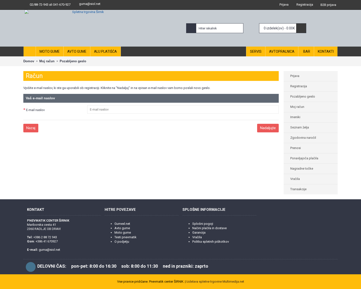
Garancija (199, 232)
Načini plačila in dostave (209, 228)
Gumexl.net (122, 224)
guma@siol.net (89, 4)
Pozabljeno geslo (302, 96)
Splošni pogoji (202, 224)
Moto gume (122, 232)
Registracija (298, 86)
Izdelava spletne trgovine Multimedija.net (215, 281)
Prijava (294, 76)
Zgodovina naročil (303, 137)
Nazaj (30, 128)
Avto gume (122, 228)
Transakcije (298, 189)
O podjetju (121, 241)
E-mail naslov (35, 110)
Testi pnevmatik (125, 237)
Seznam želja (299, 127)
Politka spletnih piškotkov (210, 241)
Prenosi (295, 148)
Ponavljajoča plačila (304, 158)
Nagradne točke (301, 168)
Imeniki (295, 117)
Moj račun (297, 107)
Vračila (295, 179)
